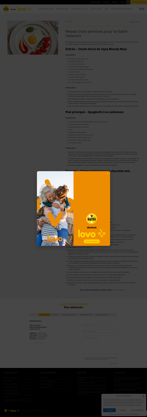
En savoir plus (92, 241)
